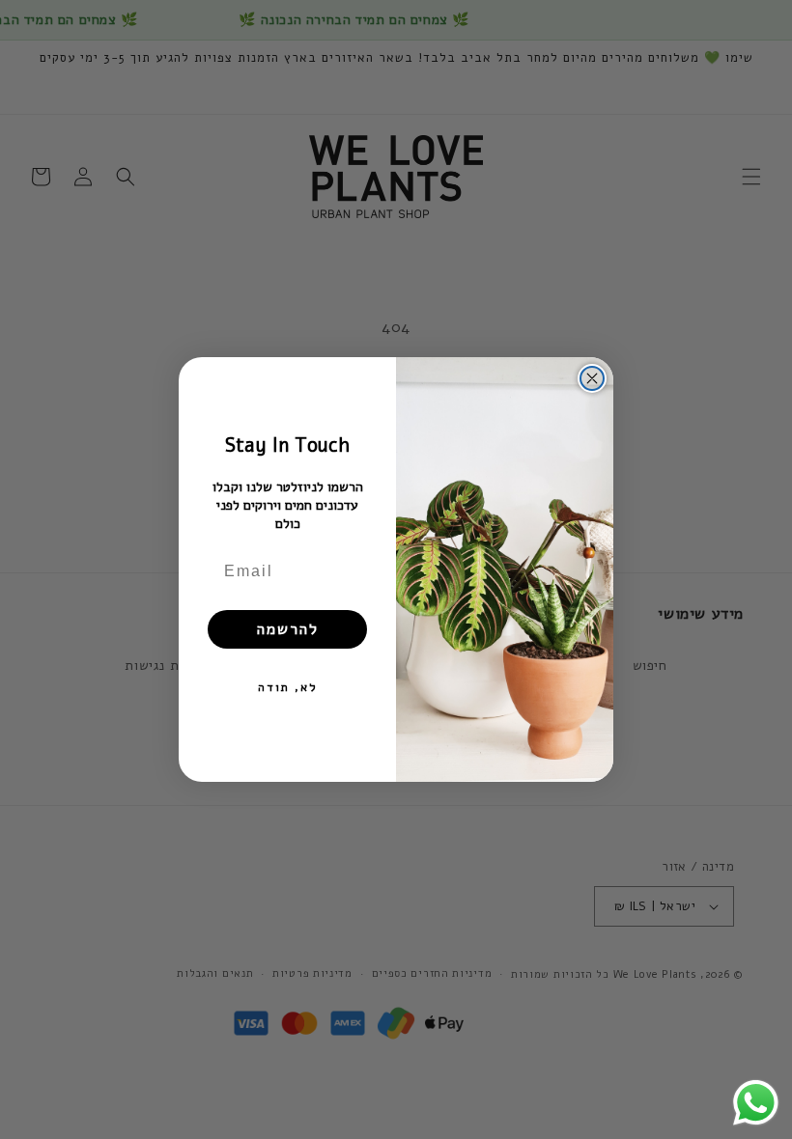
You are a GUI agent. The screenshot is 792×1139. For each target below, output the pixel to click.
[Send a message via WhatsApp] (755, 1102)
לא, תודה (288, 687)
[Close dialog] (592, 378)
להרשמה (288, 629)
